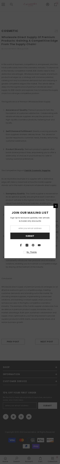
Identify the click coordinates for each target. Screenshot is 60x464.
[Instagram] (27, 245)
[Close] (55, 206)
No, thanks (32, 252)
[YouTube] (39, 245)
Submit (30, 235)
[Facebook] (21, 245)
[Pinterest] (33, 245)
